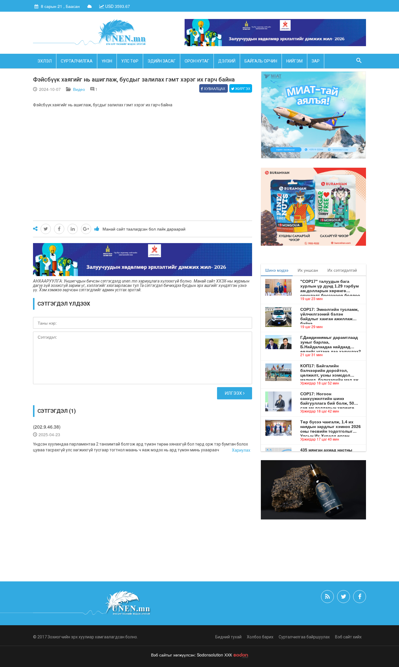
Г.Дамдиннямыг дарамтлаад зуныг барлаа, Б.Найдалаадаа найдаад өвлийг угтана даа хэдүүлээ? (330, 342)
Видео (79, 89)
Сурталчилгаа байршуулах (304, 637)
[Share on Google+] (86, 229)
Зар (316, 61)
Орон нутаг (197, 61)
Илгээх (234, 393)
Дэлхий (226, 61)
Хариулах (241, 450)
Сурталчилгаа (77, 61)
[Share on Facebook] (59, 229)
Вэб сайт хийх (348, 637)
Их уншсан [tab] (308, 270)
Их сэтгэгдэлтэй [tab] (342, 270)
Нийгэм (294, 61)
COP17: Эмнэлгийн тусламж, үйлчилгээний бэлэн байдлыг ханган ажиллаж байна (329, 314)
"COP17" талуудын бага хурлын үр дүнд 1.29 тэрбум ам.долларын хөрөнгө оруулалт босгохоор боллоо (330, 286)
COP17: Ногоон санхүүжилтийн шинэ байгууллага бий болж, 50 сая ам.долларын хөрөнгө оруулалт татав (327, 398)
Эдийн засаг (162, 61)
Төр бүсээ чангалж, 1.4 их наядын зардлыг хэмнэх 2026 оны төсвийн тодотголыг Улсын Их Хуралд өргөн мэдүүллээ (330, 427)
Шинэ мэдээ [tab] (276, 270)
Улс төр (129, 61)
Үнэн (107, 61)
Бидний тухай (228, 637)
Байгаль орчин (260, 61)
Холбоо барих (260, 637)
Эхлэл (44, 61)
